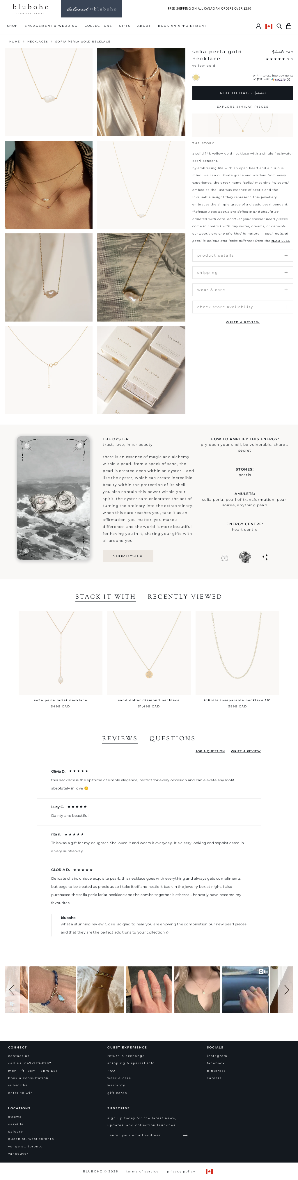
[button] (12, 989)
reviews (120, 739)
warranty (116, 1085)
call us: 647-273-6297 (30, 1063)
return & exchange (126, 1056)
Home (14, 41)
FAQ (111, 1071)
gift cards (117, 1093)
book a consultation (28, 1078)
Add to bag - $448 (243, 93)
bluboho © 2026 (100, 1171)
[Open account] (258, 26)
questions (173, 739)
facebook (216, 1063)
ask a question (210, 751)
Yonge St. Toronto (25, 1146)
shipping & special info (131, 1063)
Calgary (15, 1131)
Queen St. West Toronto (31, 1139)
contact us (19, 1056)
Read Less (280, 241)
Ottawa (15, 1117)
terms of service (142, 1171)
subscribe (18, 1085)
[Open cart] (288, 26)
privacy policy (181, 1171)
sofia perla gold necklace (82, 41)
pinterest (216, 1071)
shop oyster (128, 556)
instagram (217, 1056)
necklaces (37, 41)
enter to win (20, 1093)
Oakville (16, 1124)
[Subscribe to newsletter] (185, 1135)
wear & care (119, 1078)
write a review (243, 322)
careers (214, 1078)
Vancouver (18, 1154)
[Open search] (279, 26)
